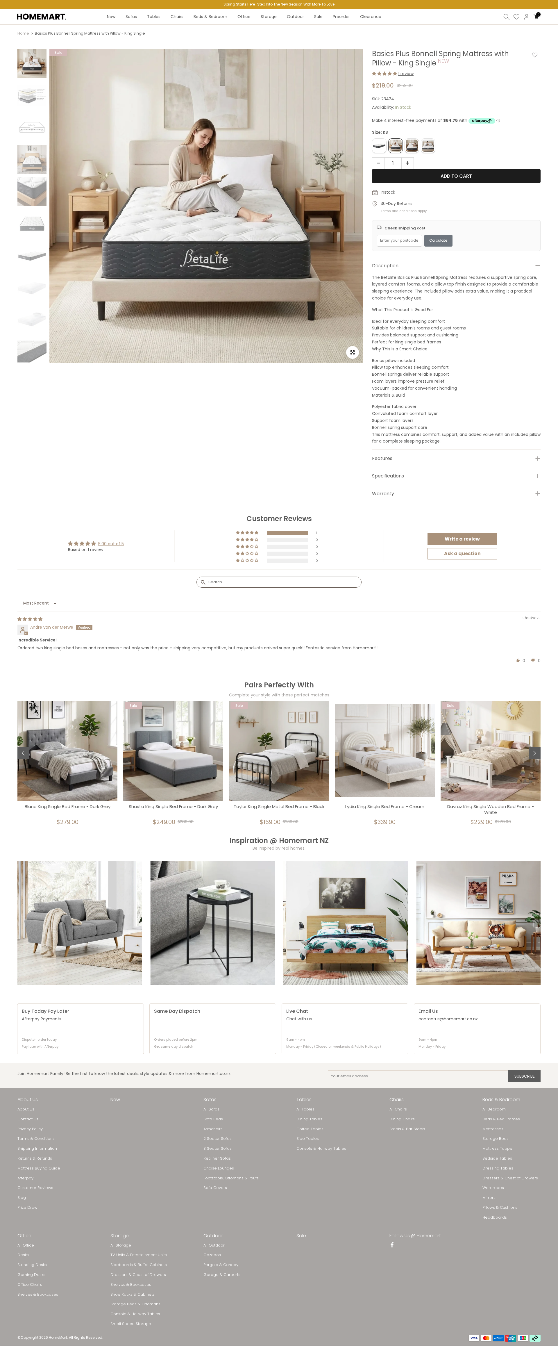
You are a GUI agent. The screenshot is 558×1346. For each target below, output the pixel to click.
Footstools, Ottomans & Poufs (231, 1178)
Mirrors (489, 1197)
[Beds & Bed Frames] (345, 923)
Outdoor (295, 16)
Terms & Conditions (36, 1138)
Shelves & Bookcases (37, 1294)
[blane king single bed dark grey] (67, 751)
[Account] (526, 16)
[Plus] (409, 163)
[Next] (535, 753)
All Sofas (211, 1109)
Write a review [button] (462, 539)
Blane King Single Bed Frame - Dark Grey (67, 807)
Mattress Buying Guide (38, 1168)
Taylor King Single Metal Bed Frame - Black (279, 807)
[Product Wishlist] (535, 55)
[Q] (428, 145)
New (111, 16)
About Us (25, 1109)
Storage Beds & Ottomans (135, 1304)
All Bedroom (494, 1109)
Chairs (177, 16)
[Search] (506, 17)
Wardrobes (493, 1187)
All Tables (305, 1109)
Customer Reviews (35, 1187)
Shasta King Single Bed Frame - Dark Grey (173, 807)
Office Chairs (29, 1284)
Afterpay (25, 1178)
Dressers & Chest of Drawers (510, 1178)
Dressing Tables (497, 1168)
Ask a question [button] (462, 553)
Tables (153, 16)
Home (23, 33)
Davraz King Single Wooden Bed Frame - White (490, 809)
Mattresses (492, 1129)
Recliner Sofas (217, 1158)
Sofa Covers (215, 1187)
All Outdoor (214, 1245)
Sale (318, 16)
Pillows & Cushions (499, 1207)
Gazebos (212, 1255)
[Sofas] (79, 923)
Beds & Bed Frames (501, 1119)
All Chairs (398, 1109)
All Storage (120, 1245)
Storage (269, 16)
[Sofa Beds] (478, 923)
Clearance (370, 16)
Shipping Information (37, 1148)
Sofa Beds (213, 1119)
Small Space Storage (130, 1324)
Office (244, 16)
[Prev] (23, 753)
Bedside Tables (497, 1158)
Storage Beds (495, 1138)
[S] (379, 145)
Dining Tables (309, 1119)
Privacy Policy (30, 1129)
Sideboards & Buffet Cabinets (138, 1264)
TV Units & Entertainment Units (138, 1255)
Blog (21, 1197)
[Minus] (376, 163)
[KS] (395, 145)
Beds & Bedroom (210, 16)
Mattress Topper (498, 1148)
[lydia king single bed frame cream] (385, 751)
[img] (29, 619)
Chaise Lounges (218, 1168)
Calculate (438, 240)
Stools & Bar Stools (407, 1129)
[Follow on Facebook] (392, 1245)
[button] (385, 73)
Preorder (341, 16)
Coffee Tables (309, 1129)
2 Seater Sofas (217, 1138)
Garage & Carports (221, 1274)
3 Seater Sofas (217, 1148)
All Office (25, 1245)
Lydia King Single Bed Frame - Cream (384, 807)
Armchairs (213, 1129)
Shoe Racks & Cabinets (132, 1294)
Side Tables (307, 1138)
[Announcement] (279, 4)
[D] (412, 145)
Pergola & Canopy (220, 1264)
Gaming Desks (31, 1274)
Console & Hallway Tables (321, 1148)
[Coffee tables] (213, 923)
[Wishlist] (516, 17)
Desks (23, 1255)
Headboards (494, 1217)
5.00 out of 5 (111, 544)
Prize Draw (27, 1207)
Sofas (131, 16)
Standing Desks (32, 1264)
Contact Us (27, 1119)
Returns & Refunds (34, 1158)
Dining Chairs (402, 1119)
